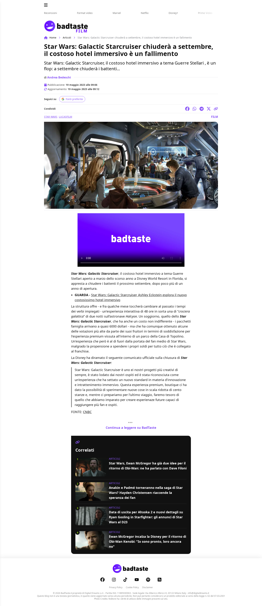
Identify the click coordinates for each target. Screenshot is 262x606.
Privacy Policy (115, 587)
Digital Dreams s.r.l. (94, 593)
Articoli (67, 37)
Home (52, 37)
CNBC (87, 412)
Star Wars (50, 116)
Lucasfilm (65, 116)
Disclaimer (147, 587)
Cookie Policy (132, 587)
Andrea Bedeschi (59, 77)
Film (214, 117)
